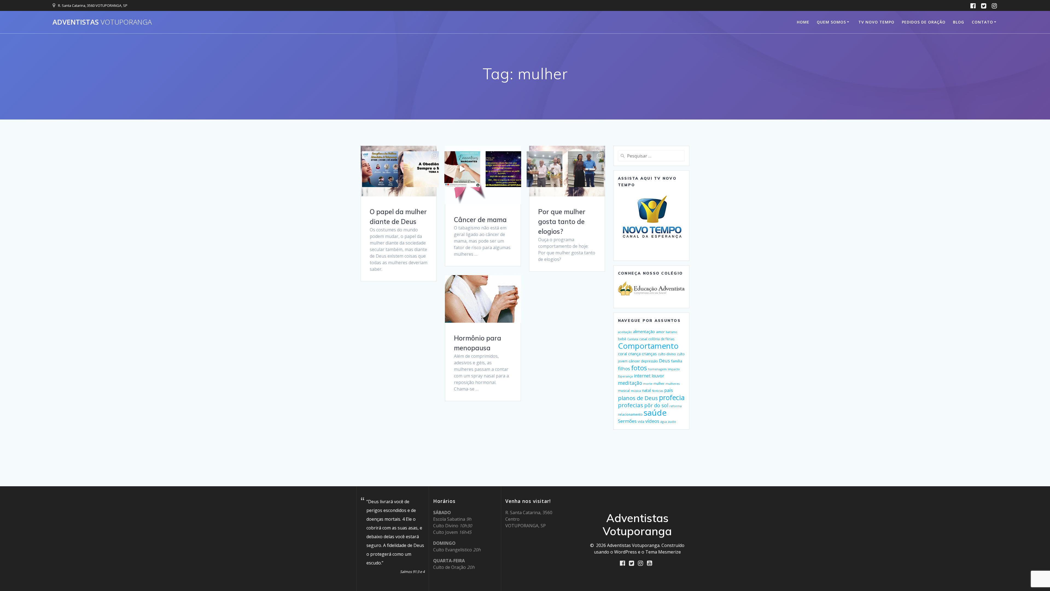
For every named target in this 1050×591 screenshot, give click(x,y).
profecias (630, 405)
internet (642, 376)
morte (647, 384)
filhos (624, 368)
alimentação (644, 331)
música (636, 391)
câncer (634, 361)
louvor (658, 376)
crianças (649, 353)
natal (646, 390)
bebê (622, 339)
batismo (671, 332)
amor (660, 331)
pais (668, 390)
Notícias (657, 391)
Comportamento (648, 345)
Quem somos (831, 22)
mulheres (672, 384)
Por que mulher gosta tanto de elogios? (561, 221)
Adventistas (102, 22)
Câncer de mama (480, 220)
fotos (639, 367)
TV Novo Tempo (876, 22)
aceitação (625, 332)
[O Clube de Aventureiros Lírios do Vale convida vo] (503, 169)
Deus (664, 360)
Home (803, 22)
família (676, 361)
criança (634, 353)
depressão (649, 361)
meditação (630, 383)
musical (624, 390)
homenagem (657, 369)
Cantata (632, 339)
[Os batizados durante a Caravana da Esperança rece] (586, 169)
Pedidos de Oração (924, 22)
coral (622, 353)
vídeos (652, 421)
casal (643, 339)
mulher (659, 383)
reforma (675, 406)
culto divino (667, 354)
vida (641, 421)
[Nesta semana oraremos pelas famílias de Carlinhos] (544, 169)
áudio (672, 422)
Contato (982, 22)
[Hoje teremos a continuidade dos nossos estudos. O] (421, 169)
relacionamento (630, 414)
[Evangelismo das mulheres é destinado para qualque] (380, 169)
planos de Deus (638, 398)
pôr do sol (656, 405)
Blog (958, 22)
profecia (672, 397)
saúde (655, 412)
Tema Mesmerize (663, 552)
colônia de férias (661, 339)
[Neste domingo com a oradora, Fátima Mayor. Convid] (462, 169)
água (663, 422)
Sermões (627, 421)
